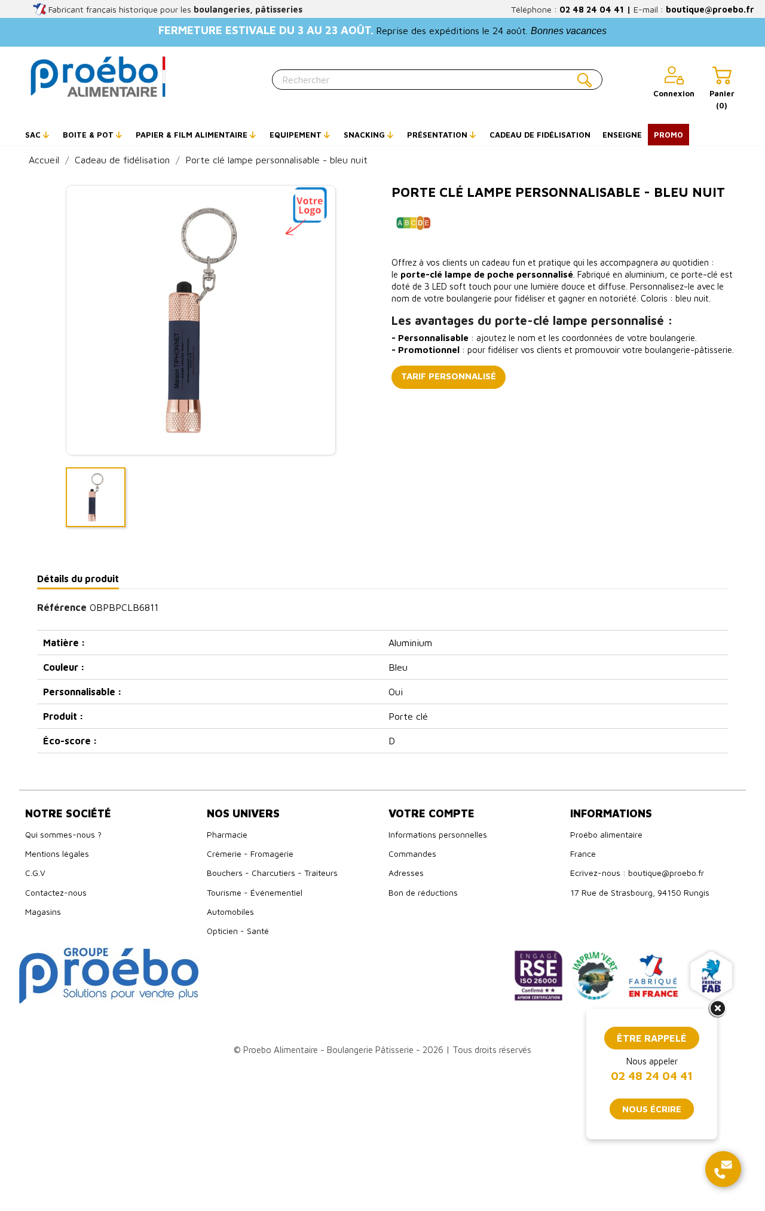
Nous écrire (651, 1109)
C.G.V (35, 873)
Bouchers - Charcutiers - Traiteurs (272, 873)
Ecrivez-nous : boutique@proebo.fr (637, 873)
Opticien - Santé (238, 931)
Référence (62, 607)
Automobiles (230, 911)
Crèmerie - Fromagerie (250, 853)
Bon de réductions (423, 892)
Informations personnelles (437, 834)
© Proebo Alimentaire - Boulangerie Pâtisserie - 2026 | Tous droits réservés (382, 1050)
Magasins (43, 911)
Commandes (412, 853)
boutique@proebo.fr (710, 9)
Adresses (406, 873)
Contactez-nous (56, 892)
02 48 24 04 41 (591, 9)
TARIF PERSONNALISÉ (448, 376)
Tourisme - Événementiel (254, 892)
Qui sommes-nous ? (63, 834)
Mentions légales (57, 853)
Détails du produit (78, 578)
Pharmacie (227, 834)
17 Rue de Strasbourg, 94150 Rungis (639, 892)
